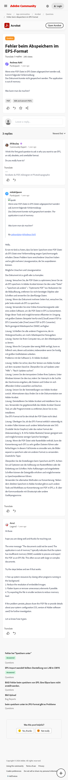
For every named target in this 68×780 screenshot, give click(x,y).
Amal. (12, 523)
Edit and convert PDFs (23, 101)
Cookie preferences (13, 771)
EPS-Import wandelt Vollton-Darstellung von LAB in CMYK (32, 667)
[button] (6, 7)
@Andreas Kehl (29, 234)
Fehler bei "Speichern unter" (18, 653)
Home (9, 14)
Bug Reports (10, 699)
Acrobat (38, 14)
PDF (8, 101)
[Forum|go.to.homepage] (23, 6)
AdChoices (13, 776)
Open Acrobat (54, 25)
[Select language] (47, 6)
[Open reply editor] (34, 121)
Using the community (15, 766)
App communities (23, 14)
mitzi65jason (16, 192)
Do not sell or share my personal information (41, 771)
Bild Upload (10, 695)
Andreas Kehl (16, 62)
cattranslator (16, 234)
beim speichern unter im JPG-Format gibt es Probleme (30, 704)
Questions (49, 14)
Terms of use (31, 766)
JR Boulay (14, 143)
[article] (34, 162)
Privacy (41, 766)
